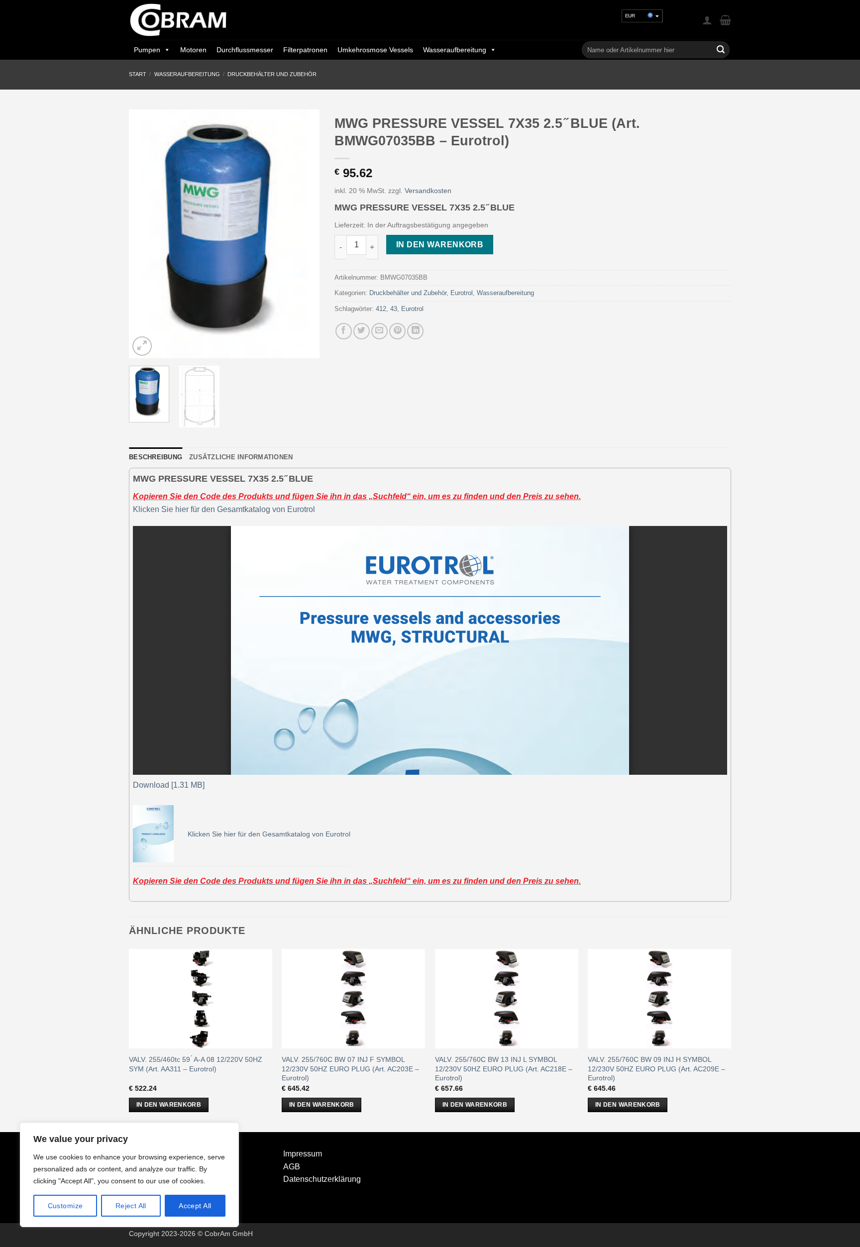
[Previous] (145, 234)
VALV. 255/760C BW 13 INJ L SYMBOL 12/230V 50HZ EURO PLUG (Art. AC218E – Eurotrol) (503, 1068)
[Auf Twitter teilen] (361, 331)
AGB (291, 1166)
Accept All (195, 1206)
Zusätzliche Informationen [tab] (241, 457)
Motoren (193, 50)
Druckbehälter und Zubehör (272, 74)
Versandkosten (428, 191)
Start (137, 74)
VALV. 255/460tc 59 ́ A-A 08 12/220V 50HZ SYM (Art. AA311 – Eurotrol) (195, 1064)
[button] (707, 20)
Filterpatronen (305, 50)
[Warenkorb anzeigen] (725, 20)
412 (381, 308)
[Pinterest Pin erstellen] (397, 331)
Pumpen (147, 50)
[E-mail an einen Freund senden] (379, 331)
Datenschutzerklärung (322, 1179)
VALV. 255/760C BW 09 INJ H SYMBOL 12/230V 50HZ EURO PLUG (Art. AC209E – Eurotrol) (656, 1068)
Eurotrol (461, 293)
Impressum (302, 1153)
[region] (129, 1175)
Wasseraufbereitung (454, 50)
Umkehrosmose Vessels (375, 50)
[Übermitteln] (720, 49)
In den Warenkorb (439, 244)
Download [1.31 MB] (169, 785)
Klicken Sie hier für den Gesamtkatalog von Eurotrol (224, 509)
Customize (65, 1206)
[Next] (303, 234)
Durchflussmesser (244, 50)
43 (393, 308)
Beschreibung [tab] (155, 457)
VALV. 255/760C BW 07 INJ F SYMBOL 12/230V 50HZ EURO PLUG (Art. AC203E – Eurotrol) (350, 1068)
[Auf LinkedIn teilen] (415, 331)
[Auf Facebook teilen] (343, 331)
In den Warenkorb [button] (169, 1105)
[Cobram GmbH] (178, 19)
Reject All (130, 1206)
